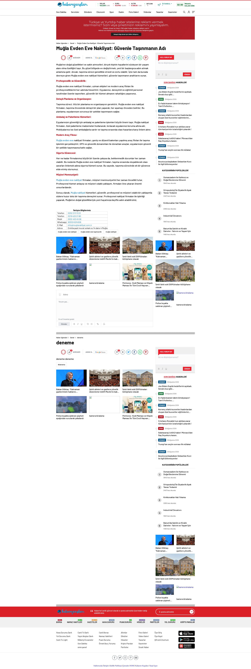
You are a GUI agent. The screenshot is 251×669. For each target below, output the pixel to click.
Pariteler (154, 621)
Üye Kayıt (158, 636)
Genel (72, 43)
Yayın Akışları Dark (85, 636)
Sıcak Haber (144, 647)
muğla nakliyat (111, 232)
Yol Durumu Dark (63, 636)
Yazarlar (159, 12)
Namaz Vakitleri (74, 621)
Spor (112, 12)
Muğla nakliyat (78, 192)
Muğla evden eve (65, 140)
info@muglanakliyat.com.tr (80, 225)
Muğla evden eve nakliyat (69, 180)
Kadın (121, 12)
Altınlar (124, 632)
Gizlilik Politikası (116, 666)
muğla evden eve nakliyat (67, 232)
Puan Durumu (126, 621)
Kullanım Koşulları (142, 666)
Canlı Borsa (104, 632)
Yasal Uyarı (154, 666)
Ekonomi (101, 12)
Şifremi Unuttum (162, 640)
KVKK (132, 666)
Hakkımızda (98, 666)
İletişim (106, 666)
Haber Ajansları (61, 43)
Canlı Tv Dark (83, 632)
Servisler (75, 12)
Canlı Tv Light (62, 640)
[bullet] (91, 324)
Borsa (59, 621)
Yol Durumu (169, 621)
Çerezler (126, 666)
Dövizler (124, 636)
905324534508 (74, 222)
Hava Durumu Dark (64, 632)
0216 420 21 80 (74, 216)
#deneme (61, 365)
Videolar (147, 12)
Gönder (64, 324)
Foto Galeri (134, 12)
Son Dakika (61, 12)
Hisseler (141, 621)
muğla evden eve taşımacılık (91, 232)
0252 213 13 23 (74, 213)
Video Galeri (144, 636)
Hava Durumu (108, 621)
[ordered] (88, 324)
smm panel (82, 647)
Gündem (88, 12)
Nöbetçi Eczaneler (85, 640)
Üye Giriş (158, 632)
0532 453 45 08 (74, 219)
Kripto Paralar (187, 621)
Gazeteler (172, 12)
